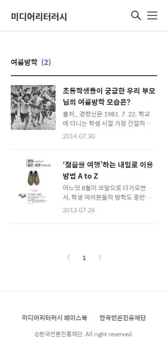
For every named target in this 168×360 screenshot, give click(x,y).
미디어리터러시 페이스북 (54, 317)
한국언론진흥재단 (122, 317)
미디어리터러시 (39, 16)
